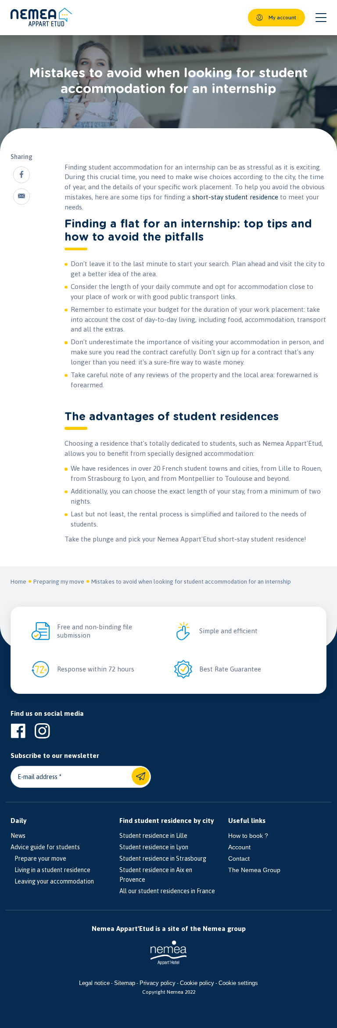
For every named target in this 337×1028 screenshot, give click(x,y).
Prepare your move (38, 858)
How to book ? (248, 835)
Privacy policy (158, 983)
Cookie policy (197, 983)
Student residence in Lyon (153, 847)
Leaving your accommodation (52, 881)
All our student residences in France (167, 891)
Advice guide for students (45, 847)
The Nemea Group (254, 869)
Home (18, 581)
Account (239, 847)
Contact (239, 858)
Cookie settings (238, 983)
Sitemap (124, 983)
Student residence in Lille (153, 835)
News (18, 835)
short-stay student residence (235, 197)
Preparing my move (58, 581)
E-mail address (37, 776)
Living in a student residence (50, 869)
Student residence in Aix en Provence (155, 874)
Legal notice (94, 983)
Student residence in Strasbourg (162, 858)
